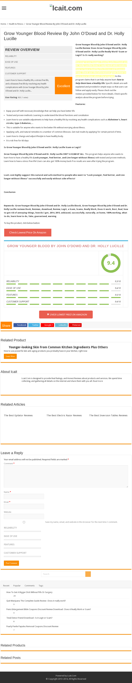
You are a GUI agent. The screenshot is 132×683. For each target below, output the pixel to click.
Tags (41, 585)
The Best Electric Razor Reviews (64, 415)
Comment (9, 463)
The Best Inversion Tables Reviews (108, 415)
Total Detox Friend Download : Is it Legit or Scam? (29, 618)
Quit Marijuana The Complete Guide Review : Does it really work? (36, 601)
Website (7, 512)
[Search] (88, 574)
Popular (17, 585)
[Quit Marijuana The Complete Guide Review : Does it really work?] (3, 600)
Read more (98, 381)
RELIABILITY (10, 527)
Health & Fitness (16, 24)
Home (3, 24)
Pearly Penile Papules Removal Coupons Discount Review (32, 626)
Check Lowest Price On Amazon (27, 232)
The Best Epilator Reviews (18, 415)
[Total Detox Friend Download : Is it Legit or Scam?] (3, 617)
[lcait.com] (66, 7)
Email (7, 502)
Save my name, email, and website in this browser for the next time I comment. (81, 522)
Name (7, 492)
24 (14, 596)
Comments (30, 585)
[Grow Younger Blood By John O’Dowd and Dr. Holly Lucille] (51, 263)
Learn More (10, 356)
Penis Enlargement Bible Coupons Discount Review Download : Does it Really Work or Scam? (48, 609)
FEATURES (9, 544)
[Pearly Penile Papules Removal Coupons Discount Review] (3, 626)
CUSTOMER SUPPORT (15, 553)
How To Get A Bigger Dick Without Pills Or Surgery (29, 592)
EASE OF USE (10, 536)
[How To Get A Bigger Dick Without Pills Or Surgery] (3, 592)
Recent (6, 585)
